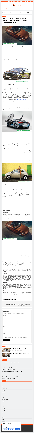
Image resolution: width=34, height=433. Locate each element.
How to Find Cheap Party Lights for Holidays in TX (9, 369)
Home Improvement (5, 399)
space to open (4, 156)
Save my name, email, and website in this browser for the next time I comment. (15, 337)
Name (4, 326)
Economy (3, 390)
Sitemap (21, 1)
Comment (5, 315)
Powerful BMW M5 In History (21, 99)
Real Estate (3, 408)
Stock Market (4, 415)
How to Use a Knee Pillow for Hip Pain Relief (18, 348)
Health (3, 397)
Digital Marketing (4, 388)
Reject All (11, 429)
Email (4, 330)
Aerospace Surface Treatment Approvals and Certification (10, 376)
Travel (3, 419)
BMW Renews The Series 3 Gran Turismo (21, 207)
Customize (5, 429)
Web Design (4, 421)
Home (9, 1)
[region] (11, 426)
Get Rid (3, 395)
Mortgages (3, 406)
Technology (3, 417)
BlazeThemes (23, 429)
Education (3, 392)
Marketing (3, 404)
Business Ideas (4, 384)
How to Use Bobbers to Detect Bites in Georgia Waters (10, 373)
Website (4, 333)
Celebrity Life (4, 386)
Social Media (4, 412)
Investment (3, 401)
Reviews (3, 410)
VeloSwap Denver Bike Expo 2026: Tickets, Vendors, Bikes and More (12, 371)
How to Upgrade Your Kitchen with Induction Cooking (19, 353)
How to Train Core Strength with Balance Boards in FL (9, 367)
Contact (14, 1)
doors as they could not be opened (12, 158)
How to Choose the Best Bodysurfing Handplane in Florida (10, 362)
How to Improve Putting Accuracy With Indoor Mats (9, 364)
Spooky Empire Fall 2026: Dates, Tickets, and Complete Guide (11, 374)
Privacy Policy (17, 1)
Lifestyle (4, 16)
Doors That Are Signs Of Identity (10, 299)
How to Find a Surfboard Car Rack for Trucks (8, 365)
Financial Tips (4, 394)
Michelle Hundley (5, 24)
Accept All (17, 429)
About (11, 1)
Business (3, 383)
